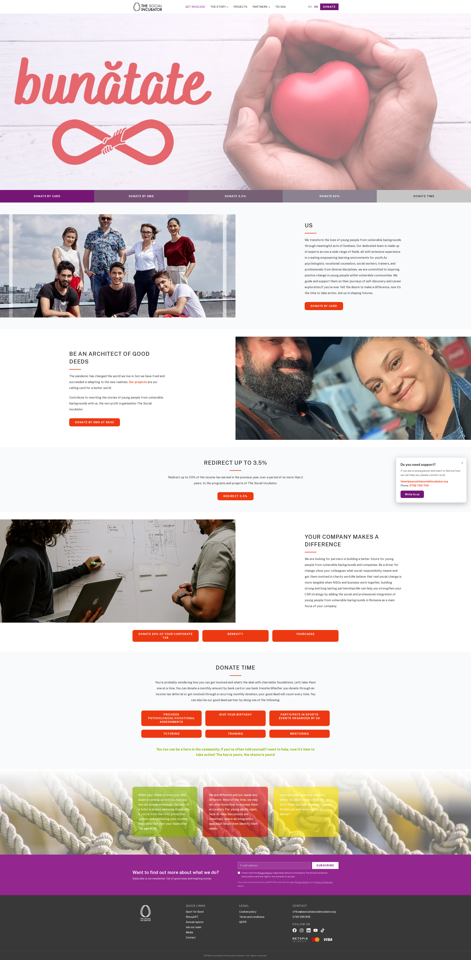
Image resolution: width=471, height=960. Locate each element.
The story (218, 6)
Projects (240, 6)
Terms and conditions (251, 916)
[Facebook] (295, 930)
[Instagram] (302, 930)
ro (310, 6)
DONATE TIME (423, 196)
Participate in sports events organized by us (299, 716)
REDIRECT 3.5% (235, 496)
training (235, 733)
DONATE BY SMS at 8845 (94, 422)
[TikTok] (323, 930)
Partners (260, 6)
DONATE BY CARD (47, 196)
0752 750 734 (419, 485)
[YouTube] (316, 930)
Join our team (193, 927)
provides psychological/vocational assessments (171, 718)
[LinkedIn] (309, 930)
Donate (329, 6)
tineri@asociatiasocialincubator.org (424, 481)
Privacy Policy (265, 873)
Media (189, 932)
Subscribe (325, 865)
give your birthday (235, 714)
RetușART (192, 916)
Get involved (195, 6)
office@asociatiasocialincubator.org (314, 911)
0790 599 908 (301, 916)
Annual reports (194, 922)
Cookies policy (247, 911)
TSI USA (280, 6)
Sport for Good (194, 911)
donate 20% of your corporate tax (166, 636)
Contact (191, 937)
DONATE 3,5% (235, 196)
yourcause (305, 634)
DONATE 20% (330, 196)
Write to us (412, 494)
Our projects (138, 382)
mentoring (299, 733)
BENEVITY (235, 634)
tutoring (171, 733)
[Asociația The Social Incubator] (147, 6)
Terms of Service (324, 882)
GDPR (243, 922)
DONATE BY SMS (141, 196)
